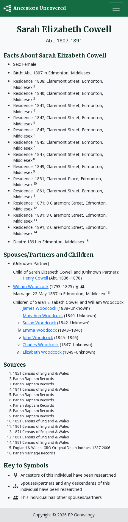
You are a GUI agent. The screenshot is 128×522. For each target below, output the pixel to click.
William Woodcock (31, 286)
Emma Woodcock (40, 330)
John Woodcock (38, 337)
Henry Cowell (35, 278)
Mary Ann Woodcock (43, 315)
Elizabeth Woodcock (42, 352)
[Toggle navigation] (116, 8)
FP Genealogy (81, 515)
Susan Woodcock (39, 322)
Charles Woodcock (41, 344)
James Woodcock (39, 308)
